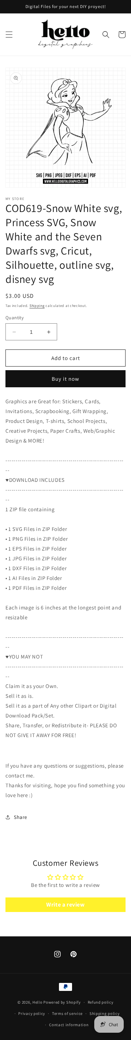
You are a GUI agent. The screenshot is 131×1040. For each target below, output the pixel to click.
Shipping (37, 305)
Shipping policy (105, 1013)
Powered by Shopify (62, 1002)
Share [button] (20, 817)
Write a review (65, 904)
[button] (9, 35)
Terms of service (67, 1013)
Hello (37, 1002)
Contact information (68, 1024)
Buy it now (65, 378)
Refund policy (101, 1002)
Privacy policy (31, 1013)
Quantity (14, 318)
